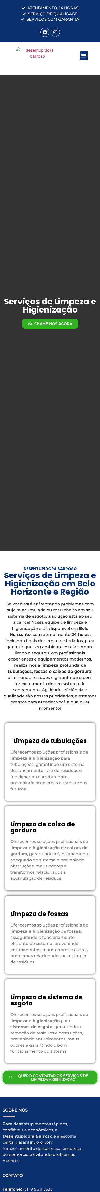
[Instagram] (55, 32)
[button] (84, 55)
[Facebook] (44, 32)
